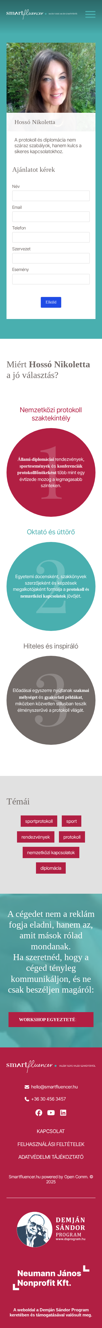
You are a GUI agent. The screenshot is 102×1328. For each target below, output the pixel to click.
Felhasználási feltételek (51, 1144)
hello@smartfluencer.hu (54, 1087)
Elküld (51, 302)
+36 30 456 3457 (48, 1099)
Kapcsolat (51, 1131)
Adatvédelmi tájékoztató (51, 1157)
